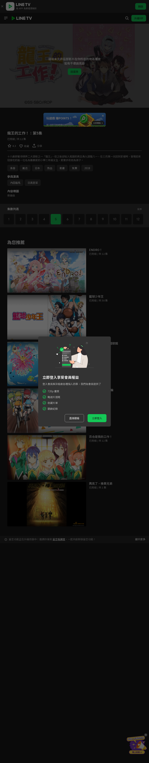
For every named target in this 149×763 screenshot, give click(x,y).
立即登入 (97, 418)
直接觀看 (74, 418)
